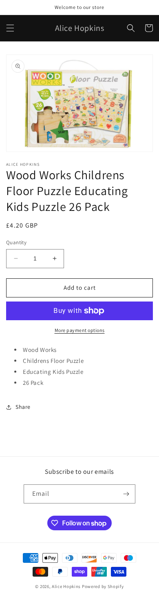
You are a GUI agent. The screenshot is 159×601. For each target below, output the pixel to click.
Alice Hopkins (66, 586)
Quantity (16, 242)
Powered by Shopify (103, 586)
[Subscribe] (126, 493)
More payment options (80, 330)
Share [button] (23, 406)
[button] (10, 28)
